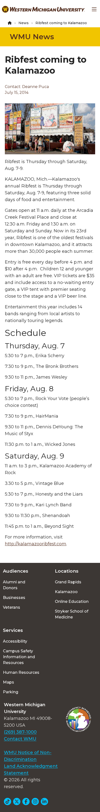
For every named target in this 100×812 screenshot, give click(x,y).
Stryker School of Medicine (71, 614)
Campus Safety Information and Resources (19, 657)
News (23, 23)
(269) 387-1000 (20, 732)
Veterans (11, 607)
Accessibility (15, 641)
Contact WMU (20, 739)
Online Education (72, 601)
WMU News (32, 36)
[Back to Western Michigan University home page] (43, 9)
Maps (8, 682)
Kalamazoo (66, 591)
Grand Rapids (68, 582)
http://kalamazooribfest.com (35, 544)
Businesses (14, 597)
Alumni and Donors (14, 585)
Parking (10, 692)
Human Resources (21, 672)
